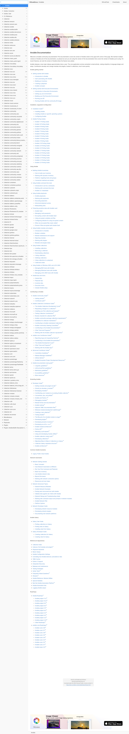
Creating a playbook (41, 83)
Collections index (40, 262)
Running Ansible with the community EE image (48, 101)
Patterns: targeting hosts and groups (45, 178)
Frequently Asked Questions (41, 573)
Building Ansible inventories (40, 170)
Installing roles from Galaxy (43, 529)
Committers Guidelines (41, 353)
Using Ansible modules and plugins (43, 228)
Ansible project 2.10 (40, 620)
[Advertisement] (78, 19)
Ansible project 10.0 (41, 601)
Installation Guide (37, 108)
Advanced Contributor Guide (41, 350)
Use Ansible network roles (42, 474)
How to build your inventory (43, 173)
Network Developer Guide (40, 506)
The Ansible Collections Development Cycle (47, 306)
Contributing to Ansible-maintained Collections (48, 323)
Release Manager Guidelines (43, 355)
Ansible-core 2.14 (40, 637)
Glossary (35, 576)
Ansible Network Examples (42, 489)
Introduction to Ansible (41, 76)
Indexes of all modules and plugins (42, 547)
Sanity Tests (36, 571)
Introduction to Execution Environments (46, 91)
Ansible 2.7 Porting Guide (42, 150)
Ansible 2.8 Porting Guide (42, 148)
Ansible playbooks (40, 196)
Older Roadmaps (40, 622)
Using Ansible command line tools (42, 183)
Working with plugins (41, 240)
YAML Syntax (36, 559)
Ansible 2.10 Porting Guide (42, 143)
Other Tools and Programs (42, 330)
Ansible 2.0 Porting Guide (42, 162)
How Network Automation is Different (45, 466)
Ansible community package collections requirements (50, 318)
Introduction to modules (42, 230)
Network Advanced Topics (40, 484)
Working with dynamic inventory (44, 175)
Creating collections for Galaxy (44, 534)
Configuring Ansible (40, 116)
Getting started (39, 298)
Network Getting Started (40, 461)
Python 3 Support (38, 561)
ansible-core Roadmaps (39, 625)
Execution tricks (39, 285)
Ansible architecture (41, 446)
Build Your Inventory (41, 471)
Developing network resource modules (46, 508)
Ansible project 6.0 (40, 610)
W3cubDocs (33, 2)
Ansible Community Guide (40, 295)
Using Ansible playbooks (40, 193)
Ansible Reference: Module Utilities (42, 578)
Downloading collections (42, 253)
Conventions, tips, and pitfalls (43, 395)
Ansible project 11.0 (40, 598)
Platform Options (40, 503)
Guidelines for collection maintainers (45, 320)
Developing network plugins (43, 511)
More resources (39, 375)
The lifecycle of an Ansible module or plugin (47, 417)
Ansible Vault (38, 211)
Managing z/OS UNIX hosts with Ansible (46, 273)
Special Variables (37, 580)
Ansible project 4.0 (40, 615)
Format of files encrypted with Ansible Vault (47, 225)
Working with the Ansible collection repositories (48, 332)
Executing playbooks (41, 200)
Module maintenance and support (44, 235)
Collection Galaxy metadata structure (45, 443)
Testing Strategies (38, 568)
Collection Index (37, 544)
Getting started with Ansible (41, 73)
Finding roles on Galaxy (41, 526)
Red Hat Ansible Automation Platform (43, 583)
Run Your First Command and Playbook (46, 469)
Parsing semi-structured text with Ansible (47, 491)
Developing (42, 424)
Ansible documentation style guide (42, 363)
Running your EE (39, 98)
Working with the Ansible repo (43, 347)
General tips (38, 278)
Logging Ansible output (39, 588)
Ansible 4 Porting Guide (42, 138)
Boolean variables (40, 233)
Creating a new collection (42, 412)
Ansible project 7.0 (40, 608)
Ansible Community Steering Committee (46, 325)
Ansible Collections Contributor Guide (43, 303)
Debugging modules (41, 400)
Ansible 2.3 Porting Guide (42, 160)
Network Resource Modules (43, 486)
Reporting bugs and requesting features (46, 338)
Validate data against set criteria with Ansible (48, 493)
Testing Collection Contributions (44, 313)
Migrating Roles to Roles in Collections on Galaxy (49, 441)
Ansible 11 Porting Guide (42, 121)
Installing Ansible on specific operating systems (48, 114)
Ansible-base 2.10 (40, 647)
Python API (38, 429)
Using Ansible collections (40, 245)
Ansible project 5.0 (40, 613)
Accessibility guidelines (41, 373)
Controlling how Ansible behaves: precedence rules (47, 556)
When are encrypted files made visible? (46, 223)
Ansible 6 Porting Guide (42, 133)
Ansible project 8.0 (40, 605)
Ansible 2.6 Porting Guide (42, 153)
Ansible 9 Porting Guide (42, 126)
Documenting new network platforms (45, 513)
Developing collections (41, 438)
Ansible (33, 732)
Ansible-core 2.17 (40, 630)
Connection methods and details (44, 180)
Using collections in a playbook (44, 260)
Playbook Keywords (38, 549)
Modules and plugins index (42, 242)
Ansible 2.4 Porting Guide (42, 157)
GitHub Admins (39, 358)
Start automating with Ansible (43, 78)
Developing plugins (40, 419)
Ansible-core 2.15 (40, 635)
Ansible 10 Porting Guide (42, 124)
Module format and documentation (45, 402)
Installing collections (41, 248)
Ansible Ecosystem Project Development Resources (49, 360)
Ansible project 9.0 (40, 603)
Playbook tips (39, 280)
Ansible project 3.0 (40, 617)
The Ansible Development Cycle (44, 343)
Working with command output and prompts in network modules (53, 498)
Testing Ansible (39, 414)
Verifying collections (41, 258)
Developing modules (41, 390)
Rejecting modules (40, 238)
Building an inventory (41, 81)
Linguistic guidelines (41, 365)
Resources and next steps (42, 481)
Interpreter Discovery (39, 564)
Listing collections (40, 255)
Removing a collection (41, 250)
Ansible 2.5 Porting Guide (42, 155)
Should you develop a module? (44, 388)
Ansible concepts (40, 86)
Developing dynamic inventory (44, 422)
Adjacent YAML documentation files (45, 407)
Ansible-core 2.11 (40, 644)
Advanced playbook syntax (43, 203)
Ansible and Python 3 (41, 398)
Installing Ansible (40, 111)
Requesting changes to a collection (45, 308)
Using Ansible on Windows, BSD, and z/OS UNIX (46, 265)
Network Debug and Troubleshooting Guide (47, 496)
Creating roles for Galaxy (42, 537)
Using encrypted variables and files (45, 218)
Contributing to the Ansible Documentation (47, 328)
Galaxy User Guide (38, 521)
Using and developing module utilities (46, 434)
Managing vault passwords (43, 213)
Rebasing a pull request (42, 431)
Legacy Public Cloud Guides (41, 453)
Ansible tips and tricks (39, 275)
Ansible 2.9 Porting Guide (42, 145)
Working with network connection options (47, 478)
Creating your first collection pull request (46, 311)
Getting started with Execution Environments (45, 88)
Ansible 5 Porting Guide (42, 136)
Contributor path (40, 301)
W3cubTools (105, 2)
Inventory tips (39, 283)
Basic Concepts (39, 464)
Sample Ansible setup (41, 288)
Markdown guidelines (41, 370)
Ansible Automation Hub (39, 585)
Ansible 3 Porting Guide (42, 141)
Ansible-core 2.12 (40, 642)
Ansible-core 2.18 (40, 628)
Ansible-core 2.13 (40, 640)
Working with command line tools (44, 188)
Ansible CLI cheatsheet (41, 190)
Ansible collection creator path (43, 436)
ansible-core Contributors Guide (42, 335)
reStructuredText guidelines (43, 368)
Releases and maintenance (40, 566)
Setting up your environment (43, 93)
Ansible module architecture (43, 426)
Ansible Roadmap (38, 595)
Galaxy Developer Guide (40, 531)
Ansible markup (39, 405)
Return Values (36, 552)
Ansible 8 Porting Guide (42, 129)
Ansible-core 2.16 (40, 632)
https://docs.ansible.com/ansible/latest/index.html (78, 685)
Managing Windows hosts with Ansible (46, 270)
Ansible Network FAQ (41, 501)
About (125, 2)
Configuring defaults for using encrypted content (49, 220)
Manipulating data (40, 205)
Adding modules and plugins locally (45, 386)
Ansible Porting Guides (39, 119)
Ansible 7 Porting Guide (41, 131)
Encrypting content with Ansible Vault (45, 215)
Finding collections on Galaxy (43, 524)
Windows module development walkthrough (47, 410)
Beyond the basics (40, 476)
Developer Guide (37, 383)
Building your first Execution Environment (47, 96)
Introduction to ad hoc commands (44, 185)
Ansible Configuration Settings (41, 554)
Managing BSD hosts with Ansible (44, 268)
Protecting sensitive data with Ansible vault (45, 208)
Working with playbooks (42, 198)
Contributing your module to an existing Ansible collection (51, 393)
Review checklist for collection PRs (45, 316)
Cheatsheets (116, 2)
